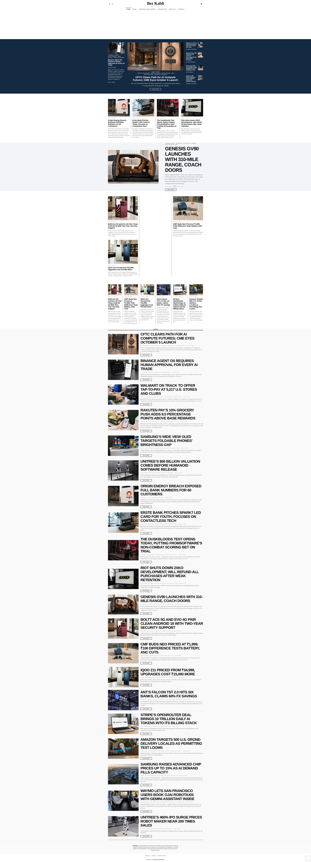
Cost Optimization (153, 699)
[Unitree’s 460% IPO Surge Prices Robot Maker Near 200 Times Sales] (123, 826)
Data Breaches (154, 497)
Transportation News (180, 802)
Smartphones (165, 630)
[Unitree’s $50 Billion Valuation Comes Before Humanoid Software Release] (200, 77)
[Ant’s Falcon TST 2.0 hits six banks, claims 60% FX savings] (163, 289)
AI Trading (142, 372)
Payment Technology (163, 396)
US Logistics (179, 750)
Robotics (163, 472)
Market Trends (157, 775)
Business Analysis (144, 828)
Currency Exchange (162, 699)
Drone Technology (160, 750)
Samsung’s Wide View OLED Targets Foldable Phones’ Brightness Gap (191, 68)
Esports (142, 583)
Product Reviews (164, 655)
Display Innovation (144, 448)
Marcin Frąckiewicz (192, 49)
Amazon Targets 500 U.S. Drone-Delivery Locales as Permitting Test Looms (196, 304)
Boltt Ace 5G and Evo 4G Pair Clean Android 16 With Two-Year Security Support (123, 226)
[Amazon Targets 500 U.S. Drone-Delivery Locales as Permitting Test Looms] (196, 289)
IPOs (150, 828)
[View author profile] (174, 186)
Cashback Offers (144, 421)
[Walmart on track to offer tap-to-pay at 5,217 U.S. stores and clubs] (200, 44)
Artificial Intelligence (143, 73)
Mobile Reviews (147, 630)
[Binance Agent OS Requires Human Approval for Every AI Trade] (116, 48)
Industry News (165, 554)
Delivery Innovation (151, 750)
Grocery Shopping (163, 421)
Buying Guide (150, 655)
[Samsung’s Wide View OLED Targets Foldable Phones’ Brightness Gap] (200, 67)
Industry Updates (163, 583)
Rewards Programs (175, 421)
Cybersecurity (147, 497)
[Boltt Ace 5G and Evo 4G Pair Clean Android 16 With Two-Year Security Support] (123, 208)
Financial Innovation (171, 699)
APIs (141, 726)
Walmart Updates (177, 396)
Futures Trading (166, 73)
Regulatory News (148, 74)
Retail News (171, 396)
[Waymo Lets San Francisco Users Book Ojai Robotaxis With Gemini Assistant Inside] (123, 801)
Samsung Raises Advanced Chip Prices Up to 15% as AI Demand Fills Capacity (170, 768)
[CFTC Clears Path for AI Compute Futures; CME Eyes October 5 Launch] (155, 56)
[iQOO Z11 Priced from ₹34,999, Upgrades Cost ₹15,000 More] (123, 252)
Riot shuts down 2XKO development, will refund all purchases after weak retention (191, 123)
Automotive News (169, 143)
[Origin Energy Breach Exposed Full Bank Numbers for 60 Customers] (119, 107)
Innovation (156, 472)
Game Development (148, 583)
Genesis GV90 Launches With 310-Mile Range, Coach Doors (183, 159)
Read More (156, 89)
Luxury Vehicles (169, 144)
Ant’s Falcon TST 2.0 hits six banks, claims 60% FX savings (163, 302)
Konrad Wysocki (191, 62)
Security (110, 57)
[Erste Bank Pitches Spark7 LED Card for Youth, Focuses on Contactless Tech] (143, 107)
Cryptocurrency (112, 56)
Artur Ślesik (190, 72)
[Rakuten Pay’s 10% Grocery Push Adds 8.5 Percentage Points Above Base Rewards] (200, 54)
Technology (170, 630)
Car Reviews (178, 143)
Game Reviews (158, 554)
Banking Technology (144, 699)
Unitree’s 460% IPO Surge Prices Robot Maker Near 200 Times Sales (171, 821)
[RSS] (201, 4)
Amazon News (143, 750)
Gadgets (142, 677)
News (173, 73)
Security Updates (158, 630)
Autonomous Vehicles (154, 802)
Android (142, 630)
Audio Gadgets (143, 655)
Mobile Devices (159, 448)
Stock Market (161, 828)
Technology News (169, 472)
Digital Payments (152, 396)
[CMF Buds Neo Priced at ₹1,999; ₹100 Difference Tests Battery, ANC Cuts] (188, 208)
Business (151, 472)
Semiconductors (166, 775)
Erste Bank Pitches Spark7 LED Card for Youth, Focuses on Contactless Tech (141, 123)
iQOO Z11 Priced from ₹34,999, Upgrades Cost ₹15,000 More (121, 269)
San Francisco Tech (171, 802)
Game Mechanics (150, 554)
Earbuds (155, 655)
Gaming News (156, 583)
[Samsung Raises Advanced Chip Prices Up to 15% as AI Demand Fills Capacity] (123, 774)
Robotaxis (164, 802)
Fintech (157, 421)
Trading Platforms (119, 57)
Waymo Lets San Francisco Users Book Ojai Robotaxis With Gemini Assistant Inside (167, 795)
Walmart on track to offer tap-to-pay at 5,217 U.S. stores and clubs (191, 45)
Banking (142, 497)
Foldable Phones (152, 448)
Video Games (174, 554)
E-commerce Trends (168, 750)
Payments (160, 726)
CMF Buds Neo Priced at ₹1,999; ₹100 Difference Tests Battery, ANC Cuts (187, 226)
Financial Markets (156, 73)
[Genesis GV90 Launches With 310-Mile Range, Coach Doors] (133, 167)
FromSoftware (143, 554)
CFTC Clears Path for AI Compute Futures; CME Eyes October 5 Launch (155, 78)
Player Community (174, 583)
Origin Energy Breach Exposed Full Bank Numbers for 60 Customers (117, 123)
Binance (147, 372)
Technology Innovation (160, 74)
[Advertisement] (155, 24)
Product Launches (158, 677)
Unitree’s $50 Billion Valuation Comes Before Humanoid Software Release (191, 78)
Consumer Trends (144, 396)
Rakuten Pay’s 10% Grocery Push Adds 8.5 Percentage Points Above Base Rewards (191, 56)
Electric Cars (187, 143)
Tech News (176, 448)
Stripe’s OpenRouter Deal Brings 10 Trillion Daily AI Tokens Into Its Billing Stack (179, 304)
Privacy (162, 497)
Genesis (194, 143)
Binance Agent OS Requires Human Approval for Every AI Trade (116, 62)
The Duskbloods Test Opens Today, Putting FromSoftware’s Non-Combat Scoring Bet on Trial (166, 124)
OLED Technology (170, 448)
